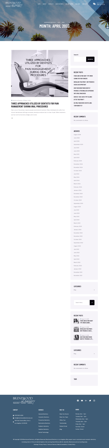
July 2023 (76, 210)
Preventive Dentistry (44, 420)
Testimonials (63, 423)
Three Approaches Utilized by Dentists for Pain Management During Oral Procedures (35, 105)
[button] (107, 27)
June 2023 (76, 213)
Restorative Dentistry (44, 423)
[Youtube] (82, 400)
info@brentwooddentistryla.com (23, 418)
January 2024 (77, 190)
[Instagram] (94, 400)
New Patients (59, 4)
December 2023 (78, 193)
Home (39, 4)
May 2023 (76, 216)
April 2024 (76, 180)
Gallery (77, 4)
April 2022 (76, 259)
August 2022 (77, 246)
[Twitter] (90, 400)
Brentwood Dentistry (18, 100)
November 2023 (78, 197)
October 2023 (78, 200)
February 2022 (78, 265)
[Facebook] (78, 400)
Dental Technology (43, 432)
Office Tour (63, 420)
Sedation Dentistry (43, 429)
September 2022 (78, 243)
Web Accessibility (62, 444)
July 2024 (76, 174)
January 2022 (77, 269)
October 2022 (78, 239)
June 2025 (77, 151)
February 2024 (78, 187)
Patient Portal (63, 426)
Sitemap (36, 444)
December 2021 (78, 272)
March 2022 (77, 262)
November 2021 (78, 275)
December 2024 (78, 164)
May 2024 (76, 177)
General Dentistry (43, 414)
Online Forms (69, 4)
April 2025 (76, 157)
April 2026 (76, 141)
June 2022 (76, 252)
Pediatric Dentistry (43, 426)
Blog (75, 290)
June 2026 (77, 138)
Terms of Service (51, 444)
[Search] (92, 302)
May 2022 (76, 256)
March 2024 (77, 184)
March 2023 (77, 223)
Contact (84, 4)
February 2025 (78, 161)
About (44, 4)
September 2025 (78, 144)
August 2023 (77, 206)
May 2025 (76, 154)
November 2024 (78, 167)
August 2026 (77, 134)
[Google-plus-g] (86, 400)
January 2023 (77, 229)
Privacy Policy (43, 444)
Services (50, 4)
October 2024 (78, 170)
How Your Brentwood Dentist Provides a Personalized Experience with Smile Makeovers (84, 90)
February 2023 (78, 226)
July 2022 (76, 249)
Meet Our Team (64, 417)
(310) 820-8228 (101, 4)
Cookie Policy (71, 444)
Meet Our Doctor (64, 414)
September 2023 (78, 203)
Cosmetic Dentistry (43, 417)
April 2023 (76, 220)
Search (76, 55)
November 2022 (78, 236)
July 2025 (76, 147)
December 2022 (78, 233)
